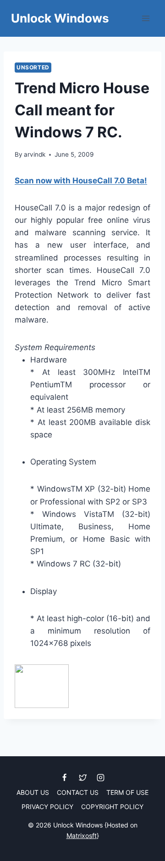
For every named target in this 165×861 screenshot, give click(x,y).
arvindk (34, 154)
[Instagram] (100, 778)
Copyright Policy (112, 806)
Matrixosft (81, 835)
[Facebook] (64, 778)
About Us (32, 792)
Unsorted (33, 67)
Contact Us (78, 792)
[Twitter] (82, 778)
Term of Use (127, 792)
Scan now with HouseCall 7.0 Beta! (81, 180)
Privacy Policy (47, 806)
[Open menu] (145, 18)
